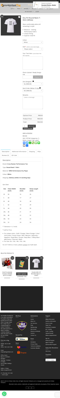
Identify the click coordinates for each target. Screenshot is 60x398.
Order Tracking (49, 331)
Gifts (12, 8)
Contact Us (33, 335)
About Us (33, 321)
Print (18, 8)
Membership (34, 327)
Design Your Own (28, 128)
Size (24, 47)
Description (5, 151)
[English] (47, 357)
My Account (28, 11)
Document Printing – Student (48, 5)
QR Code (14, 155)
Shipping (32, 151)
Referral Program (50, 340)
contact (25, 245)
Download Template (51, 327)
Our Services (34, 323)
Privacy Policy (34, 344)
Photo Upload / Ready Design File (32, 73)
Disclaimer (33, 342)
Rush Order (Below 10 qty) (31, 88)
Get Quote (50, 8)
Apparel (26, 8)
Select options (21, 274)
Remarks (25, 95)
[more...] (3, 337)
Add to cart (32, 126)
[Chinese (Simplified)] (46, 357)
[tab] (5, 151)
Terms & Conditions (36, 346)
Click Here (48, 351)
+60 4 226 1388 (8, 347)
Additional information (19, 151)
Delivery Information (51, 321)
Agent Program (49, 342)
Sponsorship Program (51, 344)
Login (37, 11)
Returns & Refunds (35, 331)
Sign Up (47, 338)
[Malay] (49, 357)
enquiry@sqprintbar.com (7, 352)
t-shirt (37, 140)
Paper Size (48, 325)
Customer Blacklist (35, 348)
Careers (33, 333)
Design (34, 8)
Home (32, 319)
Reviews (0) (5, 155)
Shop (32, 325)
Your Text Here (27, 53)
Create (29, 140)
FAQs (39, 151)
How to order (49, 323)
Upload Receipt (49, 333)
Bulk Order (25, 135)
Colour (25, 40)
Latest (41, 8)
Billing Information (50, 319)
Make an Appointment (51, 335)
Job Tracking (49, 329)
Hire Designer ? (28, 81)
